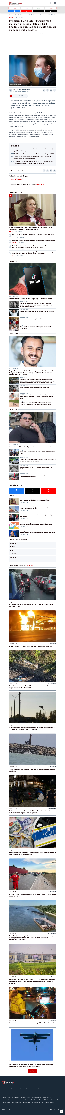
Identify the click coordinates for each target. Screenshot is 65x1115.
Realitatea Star (15, 1097)
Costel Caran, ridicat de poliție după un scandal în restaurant (30, 447)
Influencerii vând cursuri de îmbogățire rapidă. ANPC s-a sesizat (30, 299)
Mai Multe (32, 1071)
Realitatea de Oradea (18, 1100)
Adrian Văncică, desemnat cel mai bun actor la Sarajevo (37, 311)
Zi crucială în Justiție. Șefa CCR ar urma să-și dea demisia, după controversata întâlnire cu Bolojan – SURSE (30, 228)
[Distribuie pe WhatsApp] (51, 90)
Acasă (12, 14)
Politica (11, 231)
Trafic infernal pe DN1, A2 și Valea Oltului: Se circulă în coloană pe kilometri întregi (33, 150)
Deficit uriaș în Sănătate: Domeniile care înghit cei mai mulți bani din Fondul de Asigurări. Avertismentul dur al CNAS (37, 396)
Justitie (14, 242)
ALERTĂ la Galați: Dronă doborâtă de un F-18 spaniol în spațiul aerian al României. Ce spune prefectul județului (34, 162)
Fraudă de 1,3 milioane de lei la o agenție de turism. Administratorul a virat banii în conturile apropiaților (32, 853)
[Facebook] (14, 11)
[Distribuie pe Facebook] (47, 90)
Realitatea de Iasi (26, 1102)
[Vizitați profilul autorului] (10, 90)
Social (13, 237)
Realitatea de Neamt (36, 1097)
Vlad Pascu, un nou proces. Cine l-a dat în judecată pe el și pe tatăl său (33, 240)
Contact (3, 1088)
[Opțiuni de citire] (61, 1111)
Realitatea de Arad (6, 1102)
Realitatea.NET (52, 808)
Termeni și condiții (11, 1088)
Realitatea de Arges (16, 1102)
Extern (13, 249)
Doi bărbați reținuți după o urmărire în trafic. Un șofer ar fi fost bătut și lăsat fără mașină (37, 460)
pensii (20, 179)
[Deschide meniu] (55, 3)
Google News (39, 184)
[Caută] (50, 3)
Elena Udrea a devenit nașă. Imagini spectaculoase (35, 319)
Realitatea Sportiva (6, 1097)
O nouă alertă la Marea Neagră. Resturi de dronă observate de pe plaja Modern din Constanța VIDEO (33, 157)
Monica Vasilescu (24, 89)
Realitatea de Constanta (56, 1100)
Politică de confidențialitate (23, 1088)
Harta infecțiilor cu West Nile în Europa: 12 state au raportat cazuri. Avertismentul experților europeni (35, 403)
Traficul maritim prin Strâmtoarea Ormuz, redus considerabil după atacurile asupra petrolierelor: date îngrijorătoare (32, 246)
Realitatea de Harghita (44, 1100)
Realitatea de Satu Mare (37, 1102)
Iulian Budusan (52, 602)
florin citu (13, 179)
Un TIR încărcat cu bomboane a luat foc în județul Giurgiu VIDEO (34, 154)
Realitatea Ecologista (25, 1097)
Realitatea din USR (47, 1097)
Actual (19, 14)
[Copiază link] (44, 90)
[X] (38, 11)
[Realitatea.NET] (15, 3)
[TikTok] (51, 11)
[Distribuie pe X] (54, 90)
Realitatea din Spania (49, 1102)
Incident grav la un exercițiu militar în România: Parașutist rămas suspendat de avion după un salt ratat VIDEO (31, 1065)
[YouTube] (26, 11)
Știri (15, 14)
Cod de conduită (35, 1088)
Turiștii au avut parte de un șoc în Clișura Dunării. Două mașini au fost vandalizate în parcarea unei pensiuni (31, 812)
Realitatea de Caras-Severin (31, 1100)
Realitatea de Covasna (7, 1100)
